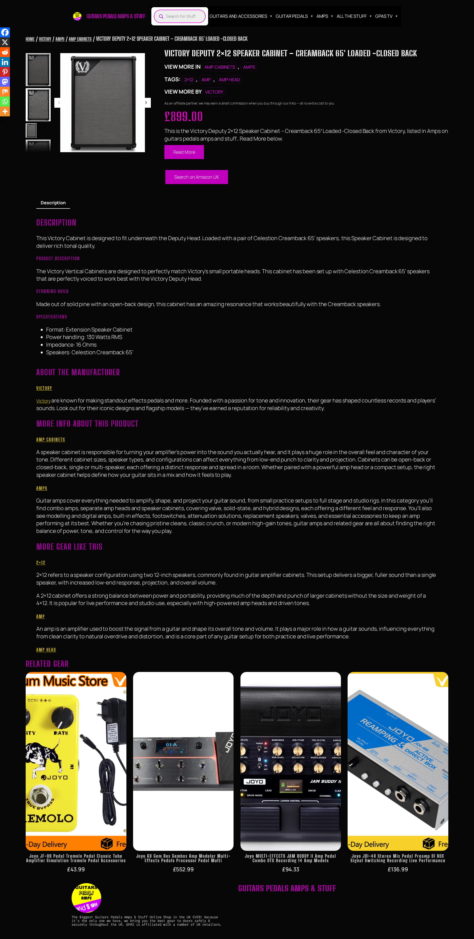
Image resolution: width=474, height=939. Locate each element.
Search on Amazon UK (196, 177)
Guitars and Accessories (238, 16)
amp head (229, 80)
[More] (5, 111)
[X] (5, 42)
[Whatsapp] (5, 101)
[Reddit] (5, 52)
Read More (184, 152)
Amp (206, 80)
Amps (322, 16)
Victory (45, 39)
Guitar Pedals (292, 16)
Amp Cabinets (80, 39)
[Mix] (5, 92)
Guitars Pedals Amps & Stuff (115, 16)
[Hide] (2, 121)
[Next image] (146, 103)
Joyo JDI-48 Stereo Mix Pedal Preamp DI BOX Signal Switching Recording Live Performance (398, 858)
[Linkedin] (5, 62)
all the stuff (352, 16)
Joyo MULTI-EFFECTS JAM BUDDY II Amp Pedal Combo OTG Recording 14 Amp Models (290, 858)
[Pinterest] (5, 72)
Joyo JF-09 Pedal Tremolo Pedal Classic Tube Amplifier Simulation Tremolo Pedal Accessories (76, 858)
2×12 (188, 80)
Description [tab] (53, 203)
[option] (38, 104)
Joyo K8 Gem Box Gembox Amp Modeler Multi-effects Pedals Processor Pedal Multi (183, 858)
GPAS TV (384, 16)
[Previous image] (59, 103)
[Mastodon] (5, 82)
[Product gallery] (102, 102)
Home (30, 39)
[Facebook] (5, 32)
